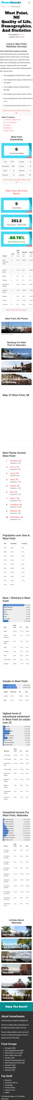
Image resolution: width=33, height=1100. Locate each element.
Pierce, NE (14, 467)
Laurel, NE (14, 473)
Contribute (9, 1085)
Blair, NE (13, 492)
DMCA (7, 1092)
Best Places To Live (12, 1053)
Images (8, 125)
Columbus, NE (16, 504)
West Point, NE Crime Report (16, 192)
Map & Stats (9, 130)
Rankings (8, 128)
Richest (8, 1070)
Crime (22, 34)
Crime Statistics (11, 122)
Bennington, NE (16, 517)
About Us (8, 1080)
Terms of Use (10, 1090)
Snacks (11, 2)
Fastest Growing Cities (13, 1060)
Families (8, 1058)
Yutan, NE (14, 479)
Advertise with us (11, 1083)
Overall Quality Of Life (13, 120)
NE (8, 7)
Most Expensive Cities (13, 1063)
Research (8, 1065)
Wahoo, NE (15, 498)
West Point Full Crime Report (16, 310)
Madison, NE (15, 511)
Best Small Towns (11, 1055)
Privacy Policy (10, 1087)
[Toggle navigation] (29, 2)
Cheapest (8, 1048)
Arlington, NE (15, 461)
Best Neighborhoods (12, 1050)
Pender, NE (15, 486)
